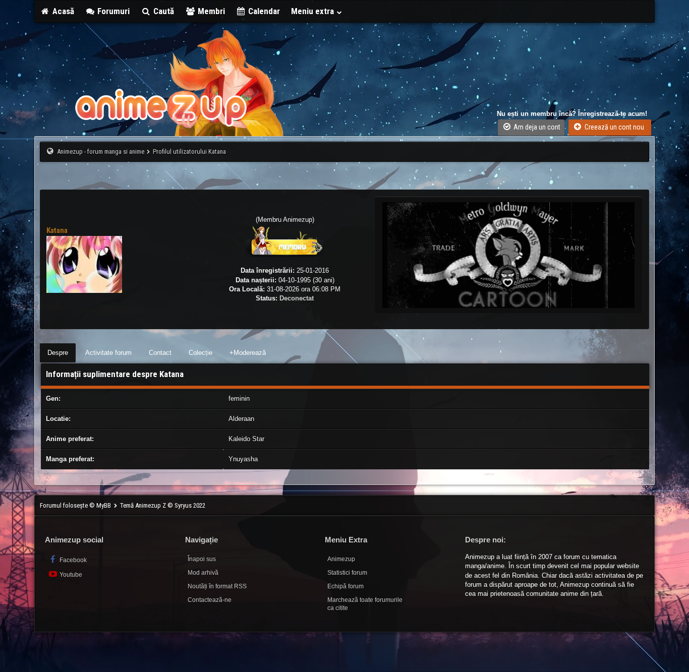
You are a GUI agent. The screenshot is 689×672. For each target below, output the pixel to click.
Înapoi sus (202, 559)
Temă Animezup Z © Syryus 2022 (162, 505)
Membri (210, 11)
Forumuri (112, 11)
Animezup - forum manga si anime (100, 151)
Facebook (72, 560)
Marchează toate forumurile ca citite (365, 604)
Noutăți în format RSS (217, 586)
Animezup (341, 559)
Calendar (263, 11)
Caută (162, 11)
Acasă (62, 11)
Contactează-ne (210, 599)
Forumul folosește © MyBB (76, 505)
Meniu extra (313, 11)
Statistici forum (347, 572)
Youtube (70, 574)
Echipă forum (345, 586)
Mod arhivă (203, 572)
